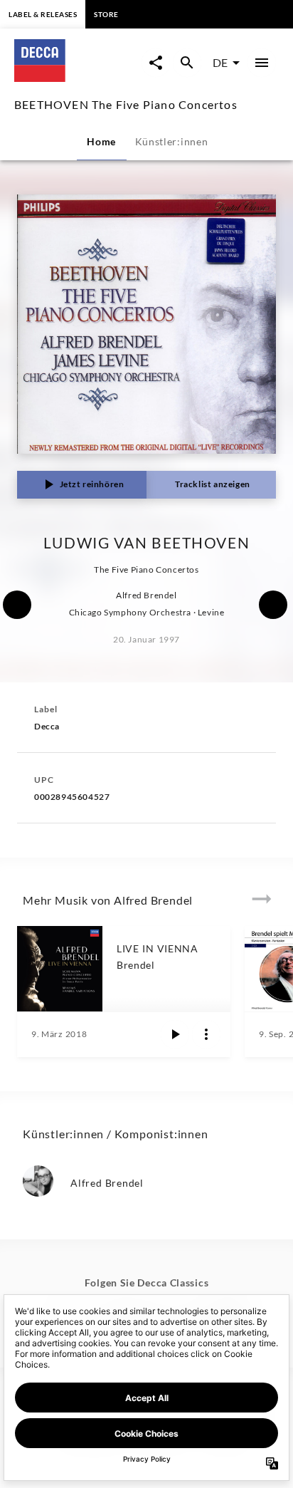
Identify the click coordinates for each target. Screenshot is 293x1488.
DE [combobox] (220, 62)
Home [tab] (101, 141)
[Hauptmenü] (261, 62)
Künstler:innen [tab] (171, 141)
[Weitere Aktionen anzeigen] (206, 1034)
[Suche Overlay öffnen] (187, 62)
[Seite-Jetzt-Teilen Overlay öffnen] (156, 62)
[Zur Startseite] (78, 77)
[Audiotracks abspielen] (175, 1034)
